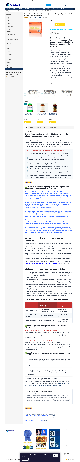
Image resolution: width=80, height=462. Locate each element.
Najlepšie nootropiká (11, 33)
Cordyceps (45, 0)
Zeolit (40, 0)
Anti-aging (8, 29)
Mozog (8, 45)
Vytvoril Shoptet (71, 459)
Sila (7, 64)
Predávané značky (66, 453)
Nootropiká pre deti (11, 34)
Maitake (9, 53)
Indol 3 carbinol (10, 26)
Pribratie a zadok (10, 67)
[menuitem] (8, 9)
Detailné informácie (53, 80)
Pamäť (8, 46)
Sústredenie (9, 43)
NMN (9, 23)
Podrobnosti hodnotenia (37, 17)
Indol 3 (35, 0)
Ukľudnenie (9, 65)
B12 (8, 25)
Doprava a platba (66, 451)
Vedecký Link (54, 415)
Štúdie (64, 448)
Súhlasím (56, 455)
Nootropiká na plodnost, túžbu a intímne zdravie (13, 41)
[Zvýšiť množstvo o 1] (54, 24)
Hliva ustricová (10, 50)
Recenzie (64, 447)
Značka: (45, 17)
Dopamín (64, 438)
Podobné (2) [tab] (31, 127)
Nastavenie (25, 459)
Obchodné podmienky (67, 442)
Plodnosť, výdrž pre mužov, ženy (13, 69)
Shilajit (9, 51)
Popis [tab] (26, 127)
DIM (30, 0)
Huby (8, 48)
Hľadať (48, 4)
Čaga (9, 61)
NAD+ (9, 20)
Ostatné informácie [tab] (52, 127)
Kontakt (64, 441)
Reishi (9, 57)
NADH (9, 21)
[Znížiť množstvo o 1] (54, 25)
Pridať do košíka (60, 24)
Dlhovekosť (9, 28)
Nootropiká (9, 31)
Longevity (8, 17)
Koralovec (10, 59)
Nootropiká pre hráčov (12, 36)
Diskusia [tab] (45, 127)
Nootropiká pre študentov (12, 37)
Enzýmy (8, 62)
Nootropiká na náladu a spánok (13, 39)
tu (42, 456)
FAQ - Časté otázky (66, 450)
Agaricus (9, 56)
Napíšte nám (65, 454)
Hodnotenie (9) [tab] (38, 127)
